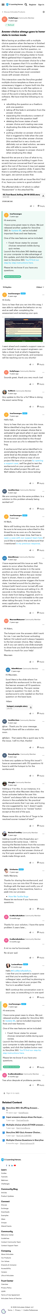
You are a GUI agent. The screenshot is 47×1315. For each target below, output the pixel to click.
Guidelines (5, 1238)
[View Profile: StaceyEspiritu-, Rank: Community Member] (4, 755)
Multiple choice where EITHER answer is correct (24, 1124)
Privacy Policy (6, 1288)
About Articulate (7, 1254)
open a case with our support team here (23, 538)
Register (32, 4)
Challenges (5, 1184)
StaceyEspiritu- (14, 754)
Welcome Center (7, 1235)
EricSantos (14, 869)
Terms (10, 1310)
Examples (4, 1215)
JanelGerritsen (13, 490)
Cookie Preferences (30, 1310)
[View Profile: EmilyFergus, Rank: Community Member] (4, 19)
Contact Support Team (9, 1245)
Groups (4, 1222)
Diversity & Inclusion (8, 1265)
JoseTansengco (16, 214)
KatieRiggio (23, 1113)
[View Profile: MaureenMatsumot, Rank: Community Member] (6, 621)
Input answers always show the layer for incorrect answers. (24, 1117)
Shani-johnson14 (27, 1143)
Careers (4, 1272)
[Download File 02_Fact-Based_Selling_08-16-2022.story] (43, 195)
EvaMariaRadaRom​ (22, 970)
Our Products (6, 1258)
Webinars (4, 1180)
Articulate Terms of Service (11, 1298)
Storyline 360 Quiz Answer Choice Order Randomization (23, 1132)
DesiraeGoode (22, 1120)
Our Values (5, 1261)
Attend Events (6, 1226)
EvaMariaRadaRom (17, 916)
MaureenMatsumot (17, 619)
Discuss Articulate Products (14, 12)
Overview (4, 1284)
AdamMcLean (13, 557)
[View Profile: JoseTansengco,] (6, 215)
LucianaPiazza (16, 964)
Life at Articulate (7, 1275)
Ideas (3, 1219)
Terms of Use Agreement (10, 1295)
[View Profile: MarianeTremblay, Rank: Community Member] (4, 834)
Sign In (41, 4)
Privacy (18, 1310)
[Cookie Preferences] (3, 1311)
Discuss (4, 1205)
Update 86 (16, 230)
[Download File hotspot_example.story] (31, 707)
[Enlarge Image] (23, 329)
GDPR (3, 1291)
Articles (4, 1193)
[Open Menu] (43, 12)
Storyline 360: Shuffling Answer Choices (21, 1108)
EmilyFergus (13, 18)
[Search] (26, 4)
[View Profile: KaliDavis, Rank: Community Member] (4, 392)
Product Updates (7, 1196)
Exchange (4, 1208)
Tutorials (4, 1177)
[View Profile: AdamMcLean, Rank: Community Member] (4, 558)
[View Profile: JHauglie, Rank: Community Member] (4, 783)
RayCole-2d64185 (23, 1135)
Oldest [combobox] (40, 287)
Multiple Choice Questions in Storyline (24, 1140)
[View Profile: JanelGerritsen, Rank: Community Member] (4, 491)
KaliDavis (11, 391)
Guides (4, 1173)
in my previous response (28, 543)
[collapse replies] (23, 292)
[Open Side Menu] (3, 4)
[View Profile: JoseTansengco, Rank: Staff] (4, 295)
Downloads (5, 1212)
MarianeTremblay (15, 832)
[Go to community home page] (14, 4)
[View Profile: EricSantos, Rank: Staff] (6, 870)
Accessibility (6, 1268)
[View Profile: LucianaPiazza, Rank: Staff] (8, 965)
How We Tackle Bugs (18, 896)
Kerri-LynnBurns (23, 1128)
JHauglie (11, 782)
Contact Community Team (11, 1242)
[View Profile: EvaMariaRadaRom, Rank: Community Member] (6, 917)
